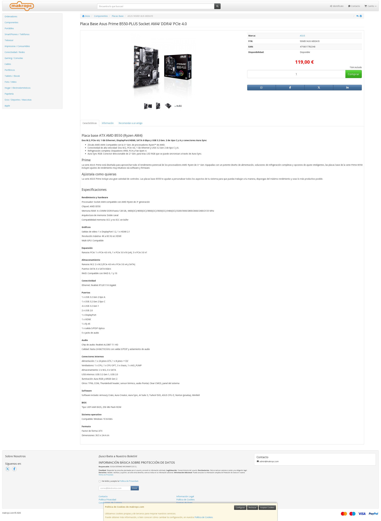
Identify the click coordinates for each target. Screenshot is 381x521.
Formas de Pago (184, 502)
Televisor (9, 40)
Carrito (371, 6)
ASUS (302, 35)
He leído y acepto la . (120, 481)
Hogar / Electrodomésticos (18, 87)
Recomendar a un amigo (130, 123)
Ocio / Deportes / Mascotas (18, 99)
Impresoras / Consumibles (17, 46)
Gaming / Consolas (14, 58)
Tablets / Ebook (12, 75)
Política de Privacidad (106, 475)
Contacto (355, 6)
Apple (7, 105)
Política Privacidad (107, 499)
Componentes (11, 22)
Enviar (134, 488)
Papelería (9, 93)
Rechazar (252, 507)
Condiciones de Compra (110, 502)
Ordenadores (11, 16)
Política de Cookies (204, 517)
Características (90, 123)
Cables (8, 64)
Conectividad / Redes (15, 52)
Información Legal (185, 496)
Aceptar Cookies (267, 507)
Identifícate (337, 6)
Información (108, 123)
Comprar (353, 74)
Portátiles (9, 28)
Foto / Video (11, 81)
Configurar (240, 507)
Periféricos (10, 70)
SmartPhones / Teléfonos (17, 34)
